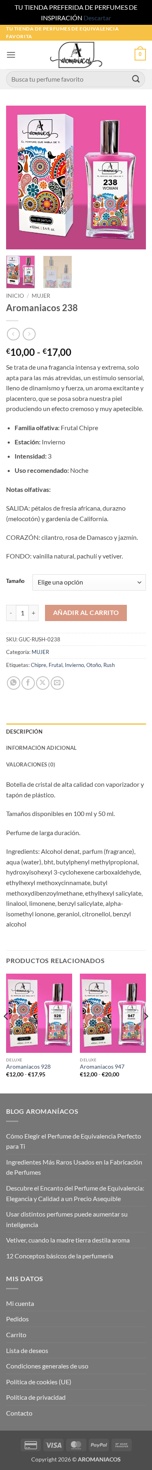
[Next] (133, 177)
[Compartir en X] (42, 683)
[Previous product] (29, 334)
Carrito (16, 1334)
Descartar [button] (97, 18)
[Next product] (13, 334)
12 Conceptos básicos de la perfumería (59, 1256)
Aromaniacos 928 (28, 1066)
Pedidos (17, 1319)
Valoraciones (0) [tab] (30, 764)
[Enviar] (136, 79)
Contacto (19, 1413)
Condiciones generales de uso (47, 1366)
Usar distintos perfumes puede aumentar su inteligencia (67, 1219)
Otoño (93, 665)
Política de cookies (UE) (38, 1382)
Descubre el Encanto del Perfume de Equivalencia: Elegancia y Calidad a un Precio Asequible (75, 1193)
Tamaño (15, 581)
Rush (109, 665)
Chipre (38, 665)
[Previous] (19, 177)
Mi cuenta (20, 1303)
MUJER (41, 295)
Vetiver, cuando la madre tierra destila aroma (68, 1240)
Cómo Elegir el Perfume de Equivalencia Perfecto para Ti (73, 1141)
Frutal (55, 665)
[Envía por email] (57, 683)
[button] (11, 55)
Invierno (74, 665)
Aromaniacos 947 (102, 1066)
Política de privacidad (36, 1397)
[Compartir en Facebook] (28, 683)
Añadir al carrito (86, 612)
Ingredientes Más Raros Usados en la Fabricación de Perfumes (74, 1167)
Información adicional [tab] (41, 748)
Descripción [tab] (24, 731)
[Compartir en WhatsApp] (13, 683)
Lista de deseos (27, 1350)
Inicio (15, 295)
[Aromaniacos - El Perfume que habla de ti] (76, 55)
